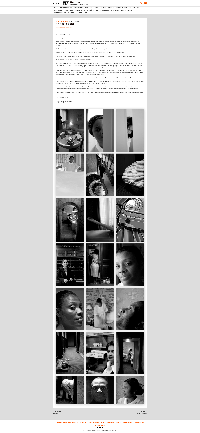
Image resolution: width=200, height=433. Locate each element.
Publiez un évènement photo (63, 422)
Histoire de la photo (121, 8)
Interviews (96, 8)
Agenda (56, 8)
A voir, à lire (88, 8)
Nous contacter (139, 422)
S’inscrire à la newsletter (79, 422)
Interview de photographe (127, 422)
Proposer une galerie (93, 422)
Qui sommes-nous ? (100, 425)
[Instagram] (56, 3)
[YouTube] (58, 3)
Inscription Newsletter (60, 12)
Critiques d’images (68, 10)
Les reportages (115, 10)
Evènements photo (134, 8)
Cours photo (71, 12)
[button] (141, 3)
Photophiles (75, 2)
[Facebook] (54, 3)
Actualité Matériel (80, 10)
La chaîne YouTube (82, 12)
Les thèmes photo (78, 8)
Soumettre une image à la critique (110, 422)
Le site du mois (58, 10)
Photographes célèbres (107, 8)
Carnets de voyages (126, 10)
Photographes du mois (66, 8)
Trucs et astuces (104, 10)
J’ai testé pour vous (92, 10)
